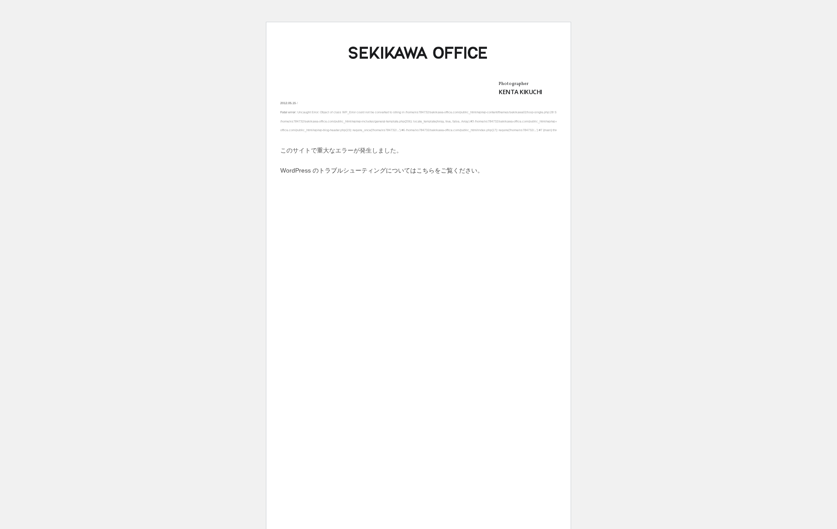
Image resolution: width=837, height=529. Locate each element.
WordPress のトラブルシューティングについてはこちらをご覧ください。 (381, 170)
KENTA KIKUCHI (520, 92)
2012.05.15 (288, 103)
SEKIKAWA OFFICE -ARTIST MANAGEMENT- (418, 53)
